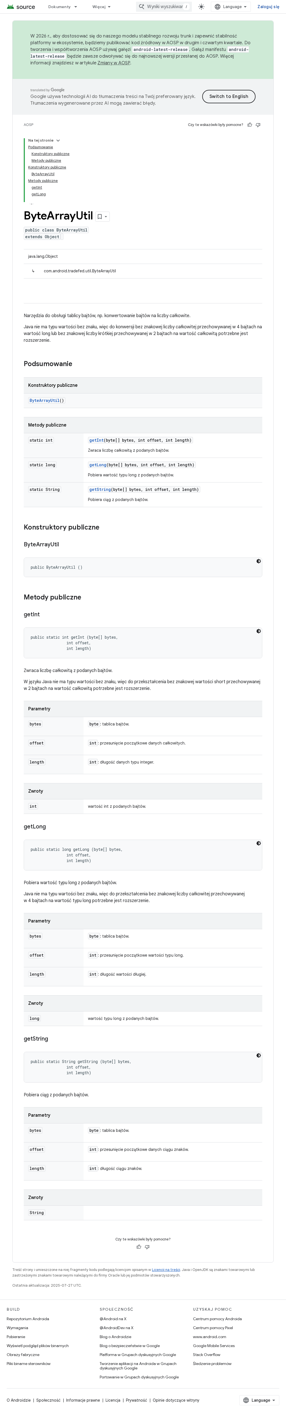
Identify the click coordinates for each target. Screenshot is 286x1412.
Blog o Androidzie (115, 1336)
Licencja (113, 1400)
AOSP (28, 124)
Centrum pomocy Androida (217, 1318)
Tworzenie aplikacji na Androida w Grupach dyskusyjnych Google (138, 1366)
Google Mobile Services (214, 1345)
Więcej (99, 6)
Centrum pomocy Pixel (213, 1327)
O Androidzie (19, 1400)
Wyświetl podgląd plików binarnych (38, 1345)
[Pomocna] (250, 125)
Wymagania (17, 1327)
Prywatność (136, 1400)
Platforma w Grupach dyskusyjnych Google (138, 1354)
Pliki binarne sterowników (29, 1363)
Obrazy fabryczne (23, 1354)
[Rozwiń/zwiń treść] (58, 140)
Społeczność (48, 1400)
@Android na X (113, 1318)
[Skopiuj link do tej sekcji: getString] (53, 1039)
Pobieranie (16, 1336)
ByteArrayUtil (44, 400)
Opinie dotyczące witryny (176, 1400)
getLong (97, 464)
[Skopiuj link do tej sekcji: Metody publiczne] (86, 597)
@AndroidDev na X (117, 1327)
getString (100, 489)
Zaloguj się (268, 6)
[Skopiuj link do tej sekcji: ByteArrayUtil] (64, 545)
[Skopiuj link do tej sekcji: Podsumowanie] (78, 364)
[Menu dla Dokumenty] (78, 6)
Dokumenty (59, 6)
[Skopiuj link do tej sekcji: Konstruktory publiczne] (105, 527)
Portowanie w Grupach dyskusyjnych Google (139, 1377)
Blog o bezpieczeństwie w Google (130, 1345)
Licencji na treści (166, 1269)
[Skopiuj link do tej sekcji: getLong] (51, 827)
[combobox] (164, 7)
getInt (96, 440)
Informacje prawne (83, 1400)
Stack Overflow (206, 1354)
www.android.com (209, 1336)
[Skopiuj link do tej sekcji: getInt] (45, 615)
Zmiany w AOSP (113, 63)
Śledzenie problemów (212, 1363)
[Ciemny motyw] (258, 561)
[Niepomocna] (258, 125)
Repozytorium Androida (28, 1318)
